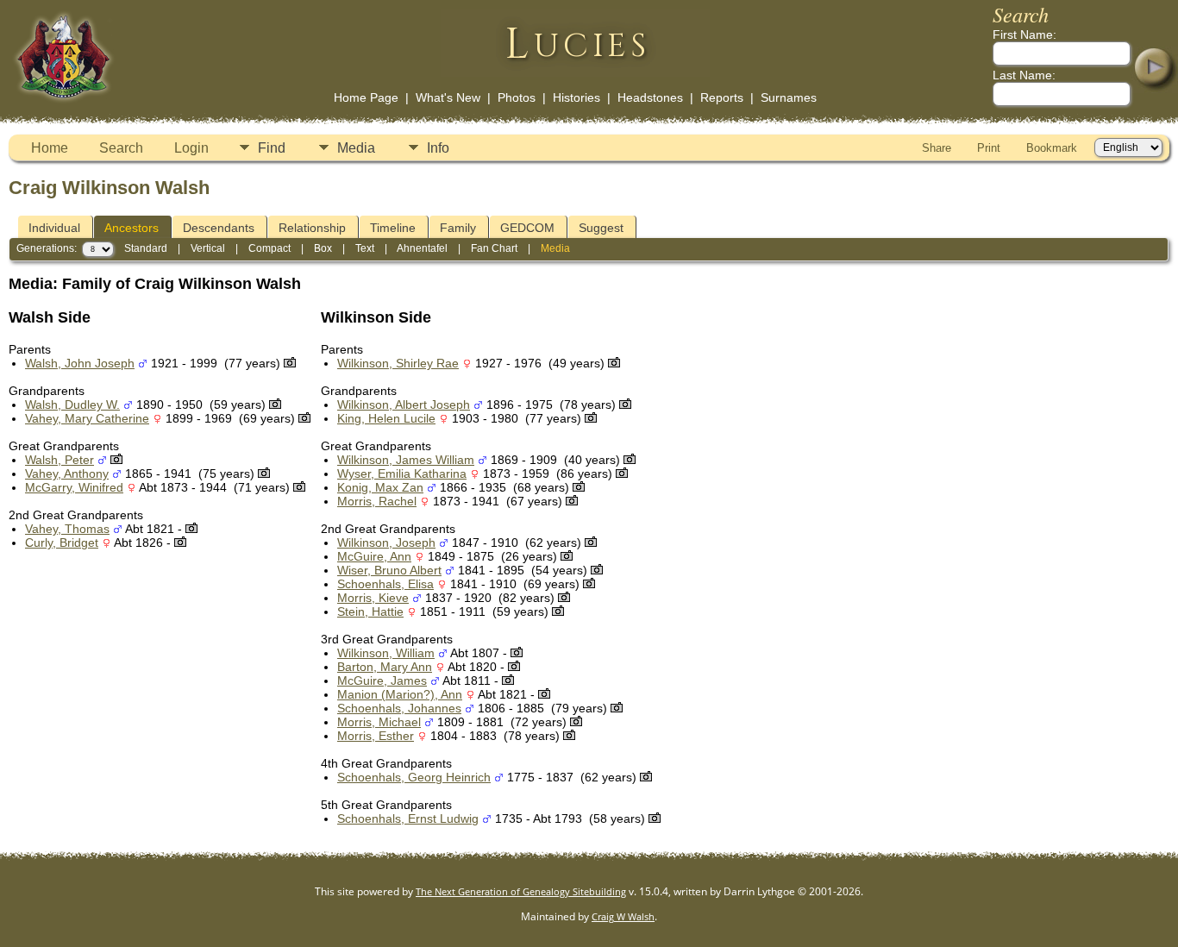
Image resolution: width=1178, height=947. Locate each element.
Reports (721, 97)
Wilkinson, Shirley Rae (398, 363)
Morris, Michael (379, 722)
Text (364, 248)
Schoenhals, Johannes (399, 708)
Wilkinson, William (386, 653)
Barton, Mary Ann (384, 667)
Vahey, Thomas (67, 529)
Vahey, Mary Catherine (87, 418)
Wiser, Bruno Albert (389, 570)
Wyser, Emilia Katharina (402, 473)
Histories (576, 97)
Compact (269, 248)
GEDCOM (527, 228)
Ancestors (131, 228)
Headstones (650, 97)
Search (121, 148)
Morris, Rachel (377, 501)
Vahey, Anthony (67, 473)
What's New (448, 97)
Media (356, 148)
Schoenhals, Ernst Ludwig (408, 818)
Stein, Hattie (370, 611)
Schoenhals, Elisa (385, 584)
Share (936, 147)
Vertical (208, 248)
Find (271, 148)
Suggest (601, 228)
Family (458, 228)
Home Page (366, 97)
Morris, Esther (375, 736)
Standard (145, 248)
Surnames (789, 97)
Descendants (218, 228)
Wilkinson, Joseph (386, 542)
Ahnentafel (422, 248)
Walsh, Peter (59, 460)
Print (988, 147)
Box (323, 248)
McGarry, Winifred (74, 487)
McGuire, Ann (374, 556)
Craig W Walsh (623, 916)
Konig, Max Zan (380, 487)
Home (49, 148)
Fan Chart (494, 248)
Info (438, 148)
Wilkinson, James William (405, 460)
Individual (54, 228)
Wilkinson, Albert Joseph (403, 404)
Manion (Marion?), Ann (399, 694)
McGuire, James (382, 680)
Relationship (312, 228)
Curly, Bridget (61, 542)
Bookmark (1051, 147)
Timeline (393, 228)
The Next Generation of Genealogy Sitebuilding (521, 891)
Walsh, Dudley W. (72, 404)
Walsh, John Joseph (80, 363)
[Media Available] (290, 363)
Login (191, 148)
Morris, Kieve (373, 598)
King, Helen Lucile (386, 418)
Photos (517, 97)
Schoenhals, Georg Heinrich (414, 777)
